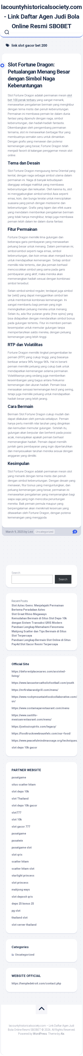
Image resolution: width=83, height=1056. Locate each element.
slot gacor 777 (21, 826)
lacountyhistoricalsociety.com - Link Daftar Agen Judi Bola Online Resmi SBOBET (41, 16)
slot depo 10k (20, 791)
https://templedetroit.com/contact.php (36, 983)
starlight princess (23, 875)
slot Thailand (20, 798)
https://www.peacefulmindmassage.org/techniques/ (45, 740)
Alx (62, 1033)
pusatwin (17, 840)
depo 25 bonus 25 (23, 903)
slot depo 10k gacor (24, 747)
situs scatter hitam (24, 784)
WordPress (40, 1033)
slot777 (16, 812)
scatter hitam (20, 861)
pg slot (16, 910)
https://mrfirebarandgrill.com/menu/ (35, 689)
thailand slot (20, 917)
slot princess (20, 882)
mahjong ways (21, 889)
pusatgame (19, 777)
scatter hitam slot (23, 868)
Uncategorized (44, 531)
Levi (30, 531)
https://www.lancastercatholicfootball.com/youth (43, 682)
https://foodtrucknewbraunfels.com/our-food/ (41, 733)
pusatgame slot (22, 847)
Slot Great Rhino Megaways (29, 614)
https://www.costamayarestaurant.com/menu (40, 708)
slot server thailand (24, 924)
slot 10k (17, 819)
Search (16, 572)
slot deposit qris (22, 896)
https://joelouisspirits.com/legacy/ (34, 726)
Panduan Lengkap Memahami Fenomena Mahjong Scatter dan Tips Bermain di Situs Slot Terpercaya (39, 631)
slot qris (17, 854)
